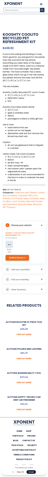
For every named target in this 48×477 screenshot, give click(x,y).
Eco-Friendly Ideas (19, 198)
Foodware (34, 198)
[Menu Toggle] (41, 4)
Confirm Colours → (17, 257)
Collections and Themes (25, 192)
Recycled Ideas (25, 204)
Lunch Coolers (18, 201)
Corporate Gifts (25, 195)
